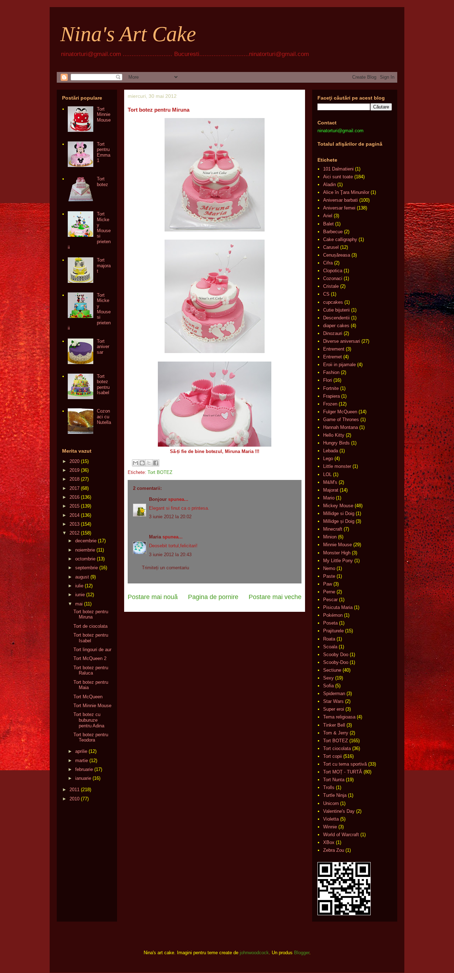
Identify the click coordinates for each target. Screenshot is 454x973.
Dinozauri (332, 333)
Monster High (336, 552)
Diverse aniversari (341, 341)
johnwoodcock (254, 952)
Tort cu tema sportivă (345, 764)
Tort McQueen (88, 696)
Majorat (330, 490)
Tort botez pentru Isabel (103, 385)
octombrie (85, 558)
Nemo (329, 568)
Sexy (328, 678)
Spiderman (334, 693)
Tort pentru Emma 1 (103, 152)
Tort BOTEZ (160, 472)
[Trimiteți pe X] (149, 462)
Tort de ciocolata (90, 626)
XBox (328, 842)
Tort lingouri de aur (92, 649)
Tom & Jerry (335, 733)
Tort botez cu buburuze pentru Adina (88, 720)
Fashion (331, 372)
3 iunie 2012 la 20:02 (170, 516)
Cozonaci (332, 278)
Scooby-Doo (335, 662)
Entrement (333, 349)
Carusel (331, 247)
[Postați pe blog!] (142, 462)
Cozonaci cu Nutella (104, 416)
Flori (327, 380)
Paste (329, 576)
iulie (79, 585)
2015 (74, 506)
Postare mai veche (275, 596)
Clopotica (332, 270)
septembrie (86, 567)
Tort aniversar (103, 347)
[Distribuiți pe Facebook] (155, 462)
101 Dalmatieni (338, 169)
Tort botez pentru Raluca (90, 670)
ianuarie (83, 778)
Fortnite (331, 388)
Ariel (327, 215)
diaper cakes (336, 325)
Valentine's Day (339, 811)
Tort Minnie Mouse (104, 114)
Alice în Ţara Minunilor (346, 192)
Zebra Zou (333, 850)
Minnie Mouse (337, 544)
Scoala (330, 646)
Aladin (329, 184)
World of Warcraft (341, 834)
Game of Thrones (341, 419)
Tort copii (332, 756)
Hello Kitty (333, 435)
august (82, 577)
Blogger (301, 952)
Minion (330, 536)
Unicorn (331, 803)
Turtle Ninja (335, 795)
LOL (327, 474)
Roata (329, 639)
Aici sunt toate (338, 176)
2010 (74, 798)
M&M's (330, 482)
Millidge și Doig (338, 521)
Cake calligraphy (340, 239)
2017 (74, 488)
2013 (74, 524)
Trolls (328, 787)
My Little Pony (338, 560)
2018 (74, 479)
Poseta (330, 623)
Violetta (331, 819)
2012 (74, 533)
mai (79, 603)
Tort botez (102, 181)
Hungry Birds (336, 443)
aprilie (81, 751)
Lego (328, 458)
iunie (80, 594)
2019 (74, 470)
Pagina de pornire (213, 596)
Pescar (330, 599)
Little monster (337, 466)
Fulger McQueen (340, 411)
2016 (74, 497)
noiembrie (85, 550)
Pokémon (333, 615)
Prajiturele (333, 630)
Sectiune (332, 670)
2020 (74, 461)
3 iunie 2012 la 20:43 (170, 554)
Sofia (328, 685)
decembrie (85, 540)
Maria (155, 536)
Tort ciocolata (337, 748)
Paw (327, 584)
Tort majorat (104, 265)
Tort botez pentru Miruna (90, 614)
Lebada (330, 450)
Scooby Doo (335, 654)
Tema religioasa (339, 717)
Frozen (330, 404)
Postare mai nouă (153, 596)
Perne (329, 591)
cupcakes (333, 302)
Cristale (331, 286)
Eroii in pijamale (339, 364)
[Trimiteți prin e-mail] (135, 462)
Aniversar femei (339, 208)
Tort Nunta (333, 779)
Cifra (328, 262)
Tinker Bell (334, 725)
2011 (74, 789)
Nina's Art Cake (128, 34)
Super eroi (333, 709)
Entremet (332, 356)
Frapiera (331, 396)
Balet (328, 224)
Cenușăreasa (336, 255)
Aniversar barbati (340, 200)
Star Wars (333, 701)
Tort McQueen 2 (89, 658)
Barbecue (333, 231)
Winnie (330, 826)
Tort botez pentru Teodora (90, 737)
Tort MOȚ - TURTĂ (342, 772)
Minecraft (332, 529)
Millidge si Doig (338, 513)
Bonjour (158, 499)
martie (81, 760)
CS (326, 294)
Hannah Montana (340, 427)
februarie (84, 769)
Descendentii (336, 317)
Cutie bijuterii (336, 310)
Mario (328, 498)
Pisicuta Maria (338, 607)
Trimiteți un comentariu (165, 567)
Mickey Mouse (338, 505)
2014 (74, 515)
